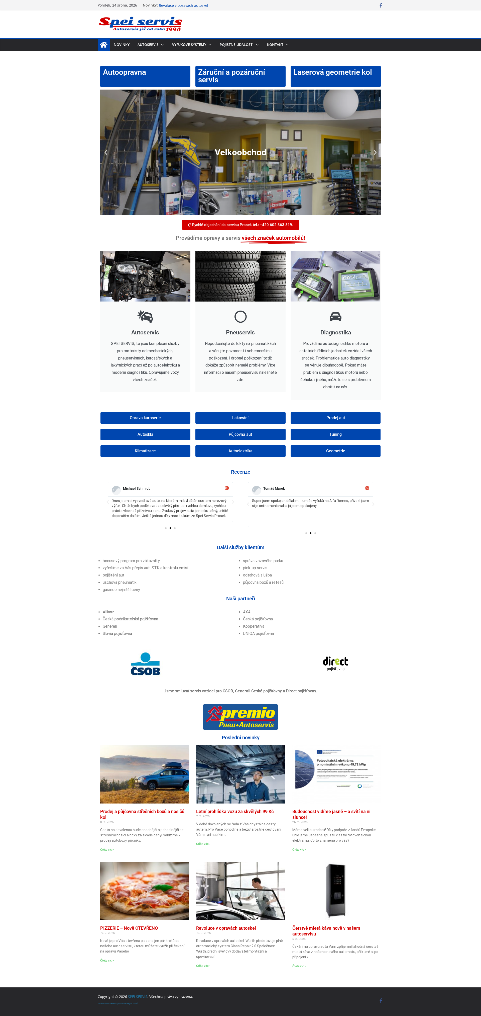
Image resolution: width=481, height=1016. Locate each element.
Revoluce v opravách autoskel (226, 928)
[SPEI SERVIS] (104, 45)
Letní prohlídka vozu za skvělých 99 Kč (235, 811)
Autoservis (148, 44)
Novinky (122, 44)
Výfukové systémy (189, 44)
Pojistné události (237, 44)
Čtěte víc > (107, 849)
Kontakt (275, 44)
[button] (161, 44)
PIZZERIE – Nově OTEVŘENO (182, 5)
